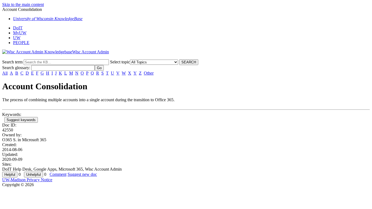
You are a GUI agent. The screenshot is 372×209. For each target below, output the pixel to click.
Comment (58, 174)
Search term (12, 62)
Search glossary (15, 67)
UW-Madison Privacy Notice (27, 179)
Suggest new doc (82, 174)
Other (149, 73)
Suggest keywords (21, 120)
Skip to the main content (23, 4)
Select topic (120, 62)
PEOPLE (21, 42)
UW (16, 37)
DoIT (18, 28)
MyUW (19, 32)
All (5, 73)
